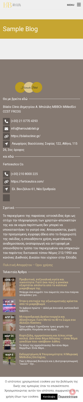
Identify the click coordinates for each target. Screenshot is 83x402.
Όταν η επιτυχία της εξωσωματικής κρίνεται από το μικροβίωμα (48, 303)
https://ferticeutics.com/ (27, 181)
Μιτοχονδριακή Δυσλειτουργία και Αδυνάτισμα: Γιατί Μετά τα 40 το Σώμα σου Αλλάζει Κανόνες (47, 319)
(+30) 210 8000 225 (24, 174)
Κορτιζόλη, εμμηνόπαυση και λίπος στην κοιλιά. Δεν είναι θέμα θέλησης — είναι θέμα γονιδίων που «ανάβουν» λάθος (48, 338)
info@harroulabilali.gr (25, 128)
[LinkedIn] (6, 201)
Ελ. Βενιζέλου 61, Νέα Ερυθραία (33, 189)
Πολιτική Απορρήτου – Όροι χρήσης (28, 265)
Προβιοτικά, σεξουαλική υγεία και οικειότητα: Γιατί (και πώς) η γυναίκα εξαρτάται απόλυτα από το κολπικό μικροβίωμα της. (43, 284)
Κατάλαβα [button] (49, 396)
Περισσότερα (67, 396)
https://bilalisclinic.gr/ (26, 136)
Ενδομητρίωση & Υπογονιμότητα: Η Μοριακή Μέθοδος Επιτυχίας (48, 356)
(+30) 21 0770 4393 (24, 121)
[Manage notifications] (72, 392)
